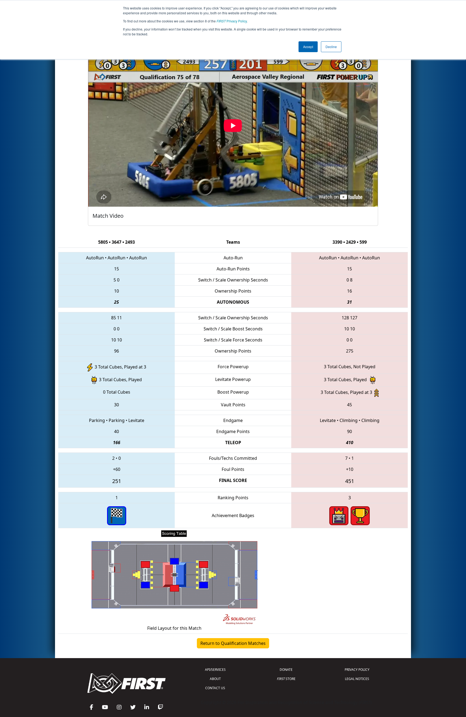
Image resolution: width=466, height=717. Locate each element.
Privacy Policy (232, 21)
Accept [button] (308, 46)
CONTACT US (215, 688)
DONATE (286, 669)
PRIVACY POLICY (357, 669)
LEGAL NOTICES (357, 678)
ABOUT (215, 678)
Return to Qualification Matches (233, 643)
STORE (286, 678)
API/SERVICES (215, 669)
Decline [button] (331, 46)
